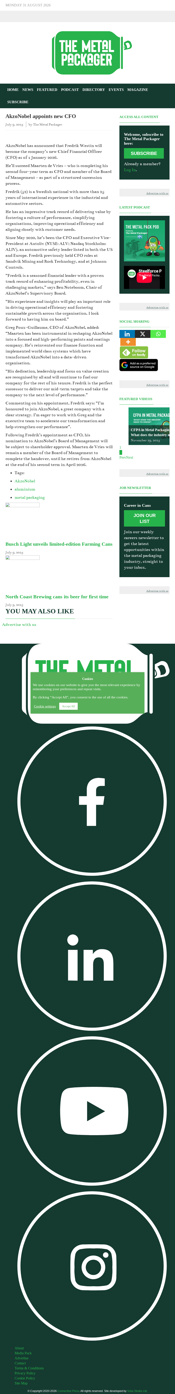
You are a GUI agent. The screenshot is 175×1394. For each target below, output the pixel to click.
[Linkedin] (127, 334)
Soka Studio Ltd (137, 1391)
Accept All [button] (68, 706)
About (19, 1348)
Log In (130, 169)
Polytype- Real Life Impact (151, 435)
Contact (20, 1363)
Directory (93, 90)
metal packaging (30, 497)
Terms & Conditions (29, 1368)
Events (116, 90)
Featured (47, 90)
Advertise (21, 1358)
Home (13, 90)
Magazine (137, 90)
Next (129, 457)
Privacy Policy (25, 1373)
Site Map (21, 1383)
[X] (142, 334)
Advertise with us (19, 624)
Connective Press (68, 1391)
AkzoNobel (25, 481)
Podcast (70, 90)
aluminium (25, 489)
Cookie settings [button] (45, 706)
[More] (128, 342)
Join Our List (145, 518)
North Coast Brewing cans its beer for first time (56, 596)
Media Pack (23, 1353)
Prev (122, 457)
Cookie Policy (25, 1378)
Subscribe (17, 102)
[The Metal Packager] (87, 52)
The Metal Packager (47, 124)
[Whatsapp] (158, 334)
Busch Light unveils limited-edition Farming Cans (59, 544)
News (27, 90)
